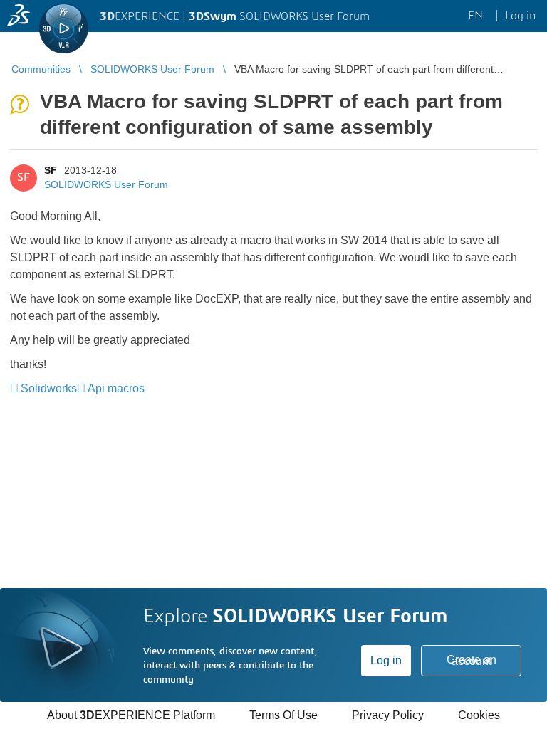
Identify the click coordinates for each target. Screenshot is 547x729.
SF (50, 170)
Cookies (479, 715)
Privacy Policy (388, 715)
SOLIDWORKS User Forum (106, 184)
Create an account (471, 660)
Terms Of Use (283, 715)
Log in (386, 660)
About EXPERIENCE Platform (131, 715)
